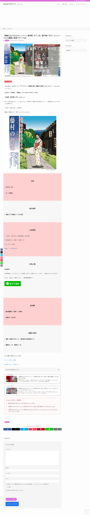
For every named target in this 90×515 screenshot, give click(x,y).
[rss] (84, 1)
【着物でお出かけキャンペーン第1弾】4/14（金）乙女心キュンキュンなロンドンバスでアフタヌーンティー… (38, 389)
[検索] (86, 1)
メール (8, 473)
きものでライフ (9, 4)
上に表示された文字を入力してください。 (15, 490)
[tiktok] (78, 1)
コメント (8, 449)
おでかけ (6, 40)
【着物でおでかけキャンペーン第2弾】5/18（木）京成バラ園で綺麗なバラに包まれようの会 (38, 377)
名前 (7, 467)
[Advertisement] (45, 17)
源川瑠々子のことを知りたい (11, 364)
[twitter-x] (75, 1)
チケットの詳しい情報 (10, 360)
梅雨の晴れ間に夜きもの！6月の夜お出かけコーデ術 (21, 403)
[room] (80, 1)
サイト (7, 478)
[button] (7, 429)
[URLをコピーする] (58, 429)
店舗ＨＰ (6, 248)
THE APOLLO (13, 248)
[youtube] (82, 1)
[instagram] (76, 1)
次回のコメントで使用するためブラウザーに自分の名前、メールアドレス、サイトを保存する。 (28, 484)
